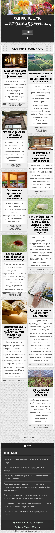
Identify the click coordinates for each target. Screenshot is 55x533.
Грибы (36, 375)
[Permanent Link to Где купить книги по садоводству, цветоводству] (40, 291)
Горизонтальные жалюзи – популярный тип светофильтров (41, 156)
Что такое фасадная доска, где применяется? (14, 134)
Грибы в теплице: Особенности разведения (41, 392)
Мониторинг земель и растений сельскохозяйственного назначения (40, 77)
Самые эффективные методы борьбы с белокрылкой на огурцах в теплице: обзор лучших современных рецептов (41, 224)
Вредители (47, 203)
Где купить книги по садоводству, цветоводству (40, 313)
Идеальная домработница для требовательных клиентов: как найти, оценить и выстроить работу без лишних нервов (27, 487)
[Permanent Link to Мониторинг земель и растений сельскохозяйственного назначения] (40, 62)
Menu (29, 32)
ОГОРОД (36, 206)
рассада (14, 243)
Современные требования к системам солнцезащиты (14, 194)
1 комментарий (15, 106)
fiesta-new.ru (34, 531)
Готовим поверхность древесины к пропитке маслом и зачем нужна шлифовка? (14, 332)
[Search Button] (27, 38)
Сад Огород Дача (27, 18)
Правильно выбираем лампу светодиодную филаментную (14, 73)
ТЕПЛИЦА (45, 206)
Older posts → (31, 437)
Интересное (36, 59)
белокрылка (34, 203)
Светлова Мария (9, 104)
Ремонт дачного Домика (14, 62)
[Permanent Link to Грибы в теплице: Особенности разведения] (40, 378)
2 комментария (42, 427)
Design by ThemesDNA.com (27, 527)
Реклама (13, 59)
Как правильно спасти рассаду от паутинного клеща (14, 256)
